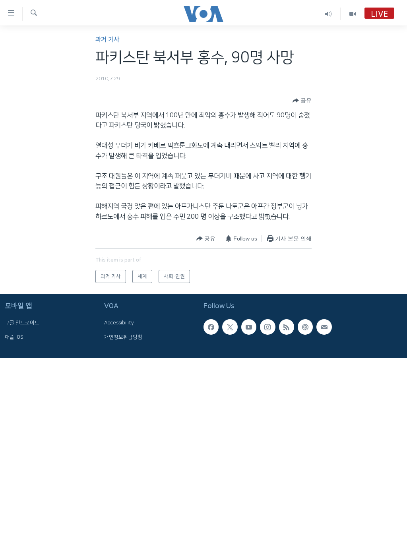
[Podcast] (305, 326)
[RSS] (286, 326)
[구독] (323, 326)
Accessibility (119, 323)
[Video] (352, 14)
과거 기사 (107, 39)
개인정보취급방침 (123, 337)
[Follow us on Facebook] (211, 326)
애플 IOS (14, 337)
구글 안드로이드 (22, 323)
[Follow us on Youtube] (248, 326)
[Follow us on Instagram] (267, 326)
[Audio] (328, 14)
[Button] (302, 100)
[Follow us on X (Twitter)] (229, 326)
